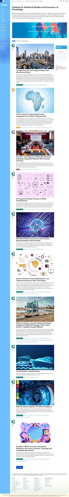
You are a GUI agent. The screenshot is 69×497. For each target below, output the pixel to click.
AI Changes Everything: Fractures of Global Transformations (31, 200)
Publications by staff (48, 479)
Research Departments (20, 475)
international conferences (43, 84)
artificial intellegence (44, 209)
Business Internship (25, 488)
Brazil (25, 417)
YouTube (3, 48)
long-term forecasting (49, 340)
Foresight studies (19, 293)
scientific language (40, 249)
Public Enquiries (14, 491)
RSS (3, 49)
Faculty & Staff (14, 486)
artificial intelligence (33, 249)
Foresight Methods (42, 340)
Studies (24, 478)
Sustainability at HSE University (16, 482)
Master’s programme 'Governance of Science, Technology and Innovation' (5, 31)
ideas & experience (24, 127)
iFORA (49, 209)
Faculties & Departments (15, 483)
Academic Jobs (36, 486)
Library (46, 483)
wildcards (36, 293)
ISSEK (4, 5)
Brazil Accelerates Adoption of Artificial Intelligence (34, 406)
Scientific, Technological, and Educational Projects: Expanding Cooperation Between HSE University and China (33, 159)
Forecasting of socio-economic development (38, 291)
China (38, 169)
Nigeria (50, 127)
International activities (3, 21)
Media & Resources (49, 478)
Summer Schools (25, 486)
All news (19, 467)
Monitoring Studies (37, 483)
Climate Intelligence (20, 340)
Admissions (24, 479)
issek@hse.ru (5, 35)
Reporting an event (26, 84)
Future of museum (25, 293)
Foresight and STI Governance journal (4, 27)
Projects (2, 16)
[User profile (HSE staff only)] (65, 1)
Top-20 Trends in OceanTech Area (28, 371)
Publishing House (47, 482)
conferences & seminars (27, 291)
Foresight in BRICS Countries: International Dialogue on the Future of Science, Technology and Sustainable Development (34, 448)
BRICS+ (48, 338)
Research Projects (36, 482)
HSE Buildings (14, 487)
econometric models (35, 340)
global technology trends (34, 377)
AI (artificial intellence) (20, 417)
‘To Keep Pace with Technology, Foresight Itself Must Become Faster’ (32, 71)
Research (36, 478)
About (13, 478)
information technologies (34, 84)
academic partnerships (32, 169)
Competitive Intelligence (27, 340)
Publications (3, 12)
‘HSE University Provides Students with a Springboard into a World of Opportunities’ (31, 115)
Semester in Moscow (26, 487)
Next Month (65, 51)
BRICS (48, 459)
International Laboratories (37, 479)
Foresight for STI (47, 291)
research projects (30, 127)
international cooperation (24, 169)
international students (37, 127)
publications (25, 209)
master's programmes (44, 127)
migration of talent (31, 293)
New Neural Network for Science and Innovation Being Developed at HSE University (33, 239)
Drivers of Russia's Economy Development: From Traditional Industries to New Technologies (32, 279)
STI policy (28, 417)
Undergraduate (25, 482)
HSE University (14, 475)
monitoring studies (31, 209)
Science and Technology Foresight (22, 460)
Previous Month (56, 51)
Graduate (24, 483)
